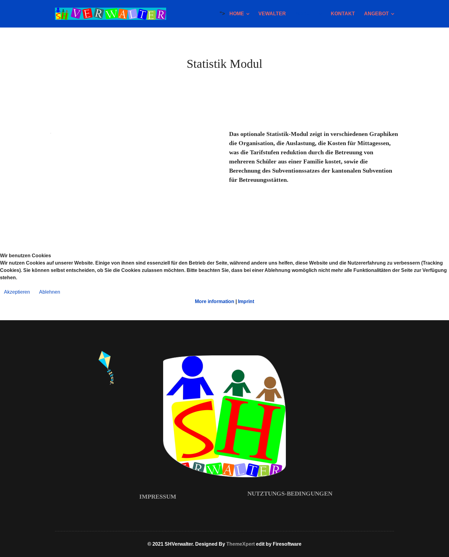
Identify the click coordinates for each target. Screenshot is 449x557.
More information (214, 301)
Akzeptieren (17, 292)
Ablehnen (49, 292)
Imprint (246, 301)
